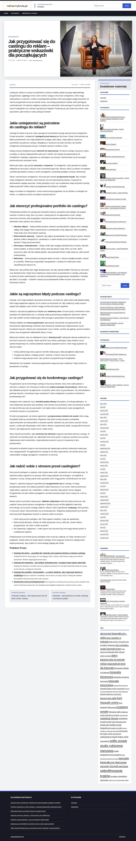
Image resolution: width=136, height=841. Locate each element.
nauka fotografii (124, 715)
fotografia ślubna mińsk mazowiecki (112, 689)
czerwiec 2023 (104, 428)
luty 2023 (103, 438)
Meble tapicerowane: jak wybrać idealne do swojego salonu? (28, 811)
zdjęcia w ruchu (113, 780)
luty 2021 (103, 469)
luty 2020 (103, 493)
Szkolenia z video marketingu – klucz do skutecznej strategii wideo (30, 819)
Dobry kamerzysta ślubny (113, 215)
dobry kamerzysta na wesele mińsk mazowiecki (112, 659)
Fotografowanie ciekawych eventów (116, 199)
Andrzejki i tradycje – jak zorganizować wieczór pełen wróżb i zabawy (29, 595)
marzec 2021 (104, 465)
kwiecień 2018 (104, 520)
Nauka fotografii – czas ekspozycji (115, 556)
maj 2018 (103, 517)
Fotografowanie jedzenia (113, 149)
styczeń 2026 (104, 410)
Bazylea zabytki (110, 589)
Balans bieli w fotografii (117, 642)
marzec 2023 (104, 434)
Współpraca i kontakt (29, 13)
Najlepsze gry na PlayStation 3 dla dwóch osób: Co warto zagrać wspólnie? (32, 824)
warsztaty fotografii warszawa (114, 766)
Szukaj (127, 5)
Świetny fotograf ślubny (112, 257)
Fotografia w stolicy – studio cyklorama (117, 193)
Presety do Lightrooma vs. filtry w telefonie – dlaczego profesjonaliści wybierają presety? (36, 807)
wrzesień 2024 (104, 414)
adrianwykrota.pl (17, 837)
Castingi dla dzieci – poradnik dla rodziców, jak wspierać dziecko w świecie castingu (49, 553)
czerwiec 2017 (104, 538)
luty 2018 (103, 527)
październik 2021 (105, 448)
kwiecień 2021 (104, 462)
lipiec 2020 (103, 479)
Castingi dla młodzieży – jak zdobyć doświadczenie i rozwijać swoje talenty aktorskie (50, 563)
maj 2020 (103, 486)
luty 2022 (103, 445)
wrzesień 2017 (104, 534)
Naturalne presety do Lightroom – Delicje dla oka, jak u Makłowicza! (30, 815)
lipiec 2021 (103, 455)
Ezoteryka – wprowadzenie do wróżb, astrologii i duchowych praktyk (70, 595)
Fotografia (15, 13)
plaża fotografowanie (119, 722)
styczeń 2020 (104, 496)
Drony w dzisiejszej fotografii (114, 137)
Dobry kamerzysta (111, 169)
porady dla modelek (108, 725)
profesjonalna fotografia (112, 731)
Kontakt (122, 837)
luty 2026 (103, 407)
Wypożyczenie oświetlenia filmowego (116, 235)
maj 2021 (103, 458)
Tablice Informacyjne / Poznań (109, 359)
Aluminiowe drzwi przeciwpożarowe (29, 582)
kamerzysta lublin (108, 698)
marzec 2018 (104, 524)
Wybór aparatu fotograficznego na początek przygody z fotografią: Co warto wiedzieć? (112, 119)
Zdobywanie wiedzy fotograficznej (115, 228)
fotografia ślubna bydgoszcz (120, 685)
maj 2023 (103, 431)
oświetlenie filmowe (109, 718)
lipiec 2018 (103, 510)
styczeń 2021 (104, 472)
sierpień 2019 (104, 507)
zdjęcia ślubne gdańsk (123, 780)
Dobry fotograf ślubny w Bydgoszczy (116, 221)
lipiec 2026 (103, 403)
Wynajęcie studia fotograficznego (115, 156)
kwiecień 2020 (104, 489)
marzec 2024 (104, 421)
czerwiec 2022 (104, 441)
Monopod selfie (115, 712)
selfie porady (118, 740)
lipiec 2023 (103, 424)
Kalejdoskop (13, 36)
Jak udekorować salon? (112, 266)
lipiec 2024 (103, 417)
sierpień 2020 (104, 476)
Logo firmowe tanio (105, 580)
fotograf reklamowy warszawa (110, 694)
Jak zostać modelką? (112, 163)
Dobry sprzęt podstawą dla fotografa (116, 242)
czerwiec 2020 (104, 483)
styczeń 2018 (104, 531)
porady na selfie (116, 728)
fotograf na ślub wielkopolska (120, 691)
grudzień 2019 (104, 500)
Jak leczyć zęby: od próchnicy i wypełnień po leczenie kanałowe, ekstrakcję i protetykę (35, 802)
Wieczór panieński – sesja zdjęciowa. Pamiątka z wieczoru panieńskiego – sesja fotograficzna (113, 274)
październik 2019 (105, 503)
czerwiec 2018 (104, 513)
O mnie (6, 13)
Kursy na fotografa (111, 144)
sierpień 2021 (104, 452)
